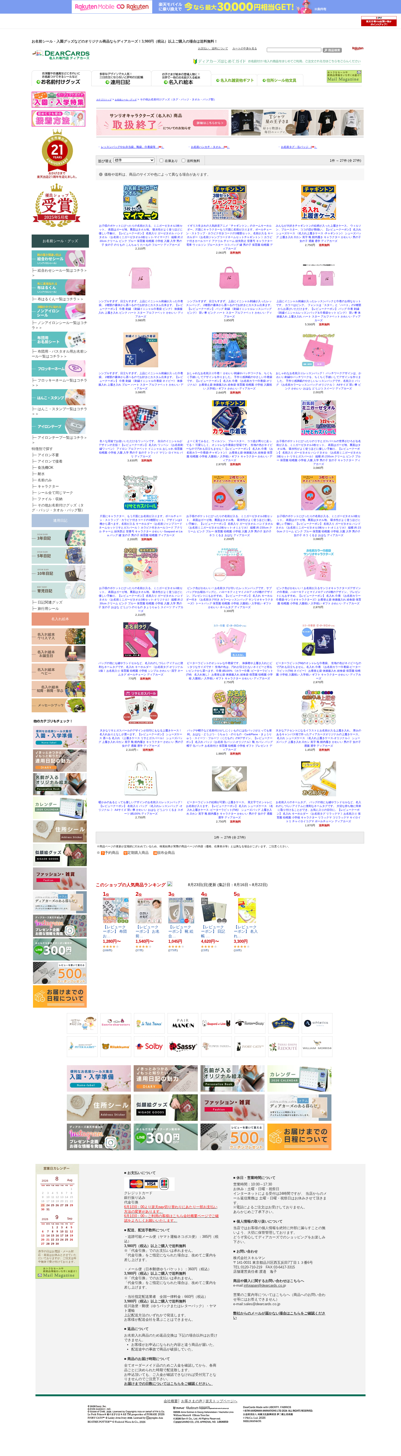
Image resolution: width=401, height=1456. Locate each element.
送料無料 (193, 161)
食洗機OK (45, 468)
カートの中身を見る (244, 48)
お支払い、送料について (213, 48)
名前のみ (45, 480)
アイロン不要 (48, 455)
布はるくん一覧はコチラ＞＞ (61, 299)
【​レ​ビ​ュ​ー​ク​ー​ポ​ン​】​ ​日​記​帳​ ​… (213, 931)
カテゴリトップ (104, 99)
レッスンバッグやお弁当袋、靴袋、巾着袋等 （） (132, 146)
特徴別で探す (42, 449)
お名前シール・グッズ (126, 99)
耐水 (41, 474)
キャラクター (48, 486)
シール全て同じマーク (55, 493)
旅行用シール (48, 609)
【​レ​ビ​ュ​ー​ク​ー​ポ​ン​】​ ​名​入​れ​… (246, 931)
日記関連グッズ (50, 602)
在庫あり (171, 161)
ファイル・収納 (50, 499)
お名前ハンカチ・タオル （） (210, 146)
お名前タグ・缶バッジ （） (299, 146)
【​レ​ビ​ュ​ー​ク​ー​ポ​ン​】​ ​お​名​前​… (148, 931)
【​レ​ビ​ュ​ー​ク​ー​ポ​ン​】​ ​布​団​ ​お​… (115, 931)
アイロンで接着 (50, 461)
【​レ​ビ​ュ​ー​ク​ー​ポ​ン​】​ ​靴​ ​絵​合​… (180, 931)
